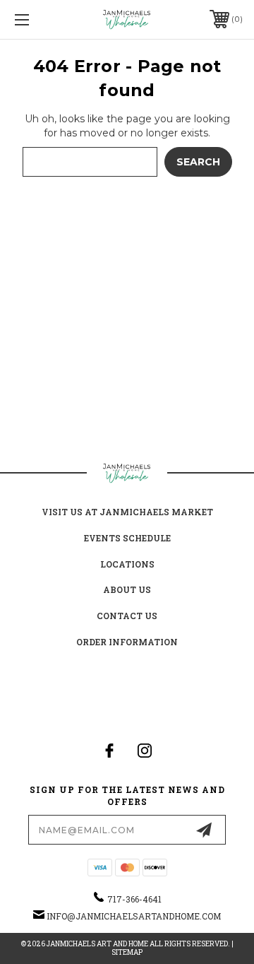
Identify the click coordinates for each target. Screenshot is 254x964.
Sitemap (127, 952)
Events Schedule (127, 537)
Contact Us (127, 615)
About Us (127, 589)
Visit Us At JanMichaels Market (127, 511)
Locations (127, 564)
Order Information (127, 641)
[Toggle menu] (37, 19)
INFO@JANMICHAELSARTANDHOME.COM (134, 916)
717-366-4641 (134, 899)
